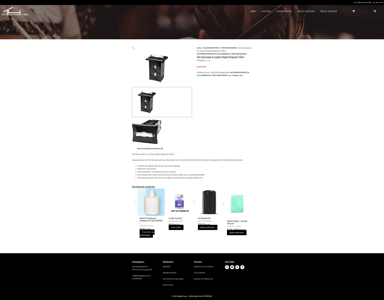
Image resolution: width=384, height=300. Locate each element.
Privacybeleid (199, 273)
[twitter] (232, 267)
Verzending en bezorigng (173, 279)
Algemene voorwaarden (204, 267)
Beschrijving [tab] (142, 148)
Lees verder (176, 227)
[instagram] (237, 267)
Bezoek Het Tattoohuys (203, 279)
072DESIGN (207, 296)
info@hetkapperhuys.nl (141, 276)
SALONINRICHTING (211, 48)
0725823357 (137, 279)
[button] (375, 11)
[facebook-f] (227, 267)
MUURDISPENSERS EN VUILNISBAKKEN (213, 54)
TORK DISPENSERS (229, 48)
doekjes (235, 75)
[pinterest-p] (242, 267)
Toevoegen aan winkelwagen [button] (147, 233)
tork (241, 75)
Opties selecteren (207, 227)
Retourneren (168, 285)
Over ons (266, 11)
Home (253, 11)
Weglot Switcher (306, 11)
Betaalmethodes (169, 273)
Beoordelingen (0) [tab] (155, 148)
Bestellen (167, 267)
